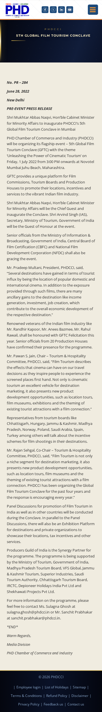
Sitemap (79, 687)
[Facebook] (45, 9)
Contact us (75, 704)
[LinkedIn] (61, 9)
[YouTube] (69, 9)
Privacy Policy (28, 704)
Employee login (28, 687)
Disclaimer (79, 695)
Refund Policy (56, 695)
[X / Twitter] (53, 9)
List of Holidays (57, 687)
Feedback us (53, 704)
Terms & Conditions (26, 695)
